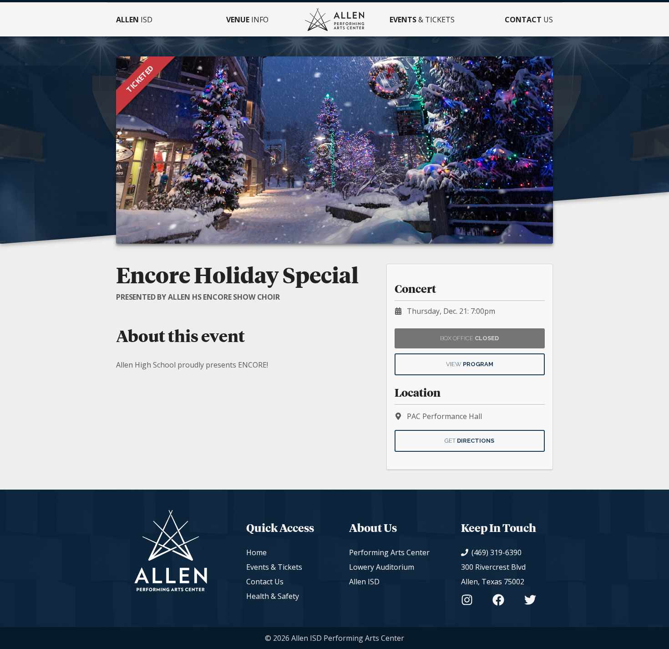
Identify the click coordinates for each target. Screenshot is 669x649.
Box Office (469, 338)
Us (529, 20)
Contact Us (265, 582)
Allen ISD (364, 582)
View (469, 364)
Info (247, 20)
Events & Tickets (274, 567)
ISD (134, 20)
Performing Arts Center (389, 552)
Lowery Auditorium (381, 567)
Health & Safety (272, 596)
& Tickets (422, 20)
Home (256, 552)
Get (469, 440)
